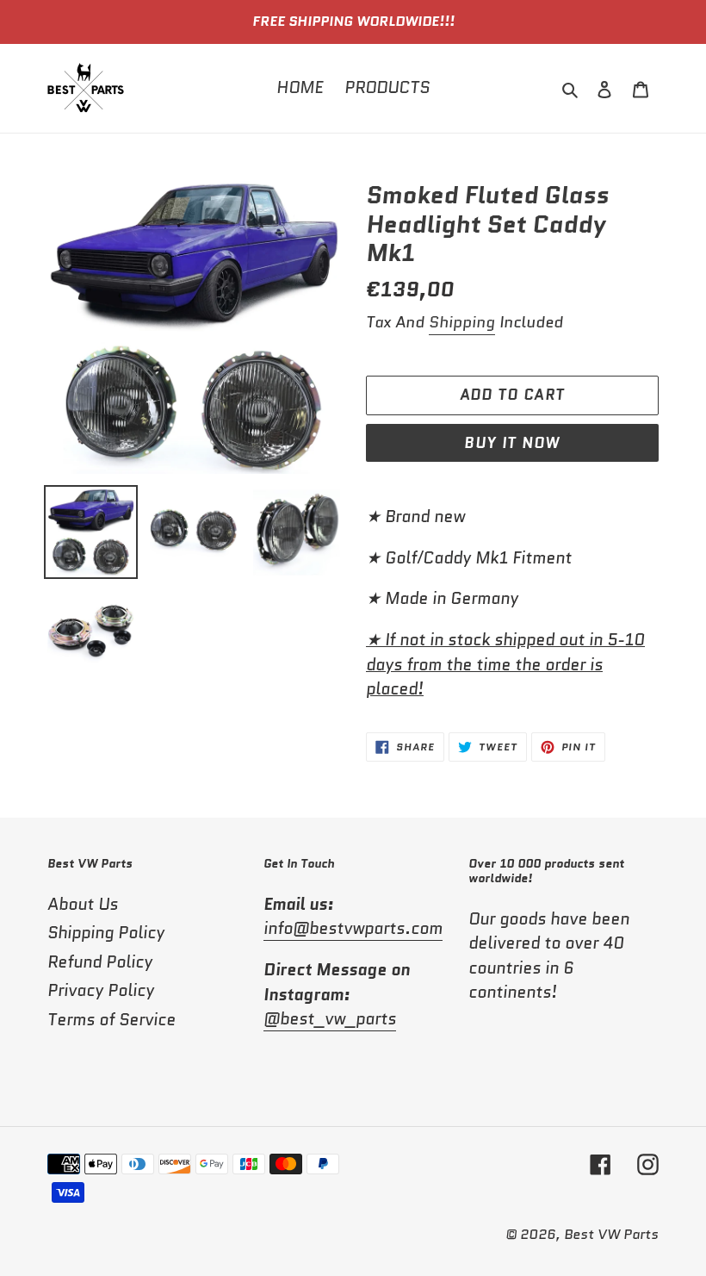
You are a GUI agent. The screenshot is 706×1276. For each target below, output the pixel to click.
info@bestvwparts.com (353, 928)
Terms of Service (111, 1019)
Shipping (462, 322)
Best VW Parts (611, 1234)
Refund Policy (99, 962)
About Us (82, 904)
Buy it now (512, 443)
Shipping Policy (105, 932)
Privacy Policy (100, 990)
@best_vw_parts (329, 1018)
